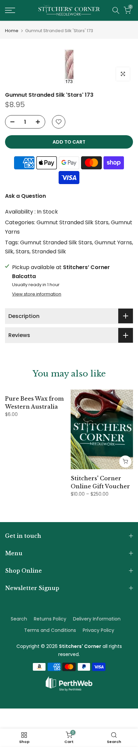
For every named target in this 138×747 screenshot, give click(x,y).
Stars (22, 251)
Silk (9, 251)
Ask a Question (25, 196)
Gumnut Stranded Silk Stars (73, 222)
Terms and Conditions (50, 630)
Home (11, 30)
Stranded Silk (49, 251)
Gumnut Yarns (113, 242)
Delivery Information (97, 618)
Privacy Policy (98, 630)
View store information (36, 294)
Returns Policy (50, 618)
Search (19, 618)
